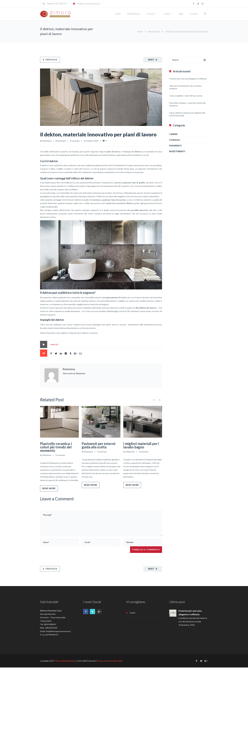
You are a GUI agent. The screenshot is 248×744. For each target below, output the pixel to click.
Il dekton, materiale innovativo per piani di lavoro (98, 134)
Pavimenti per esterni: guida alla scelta (99, 445)
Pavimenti (175, 145)
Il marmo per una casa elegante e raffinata (188, 78)
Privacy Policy (103, 661)
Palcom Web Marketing (65, 661)
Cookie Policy (117, 661)
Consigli (174, 140)
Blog (181, 13)
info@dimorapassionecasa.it (89, 3)
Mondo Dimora (133, 13)
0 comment (75, 141)
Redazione (47, 141)
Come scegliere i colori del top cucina (185, 95)
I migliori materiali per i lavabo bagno (141, 445)
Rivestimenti (154, 31)
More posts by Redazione (74, 373)
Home (118, 13)
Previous (51, 59)
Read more (49, 488)
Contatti (193, 13)
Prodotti (150, 13)
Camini (167, 13)
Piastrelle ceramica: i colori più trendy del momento (56, 447)
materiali (54, 344)
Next (151, 59)
